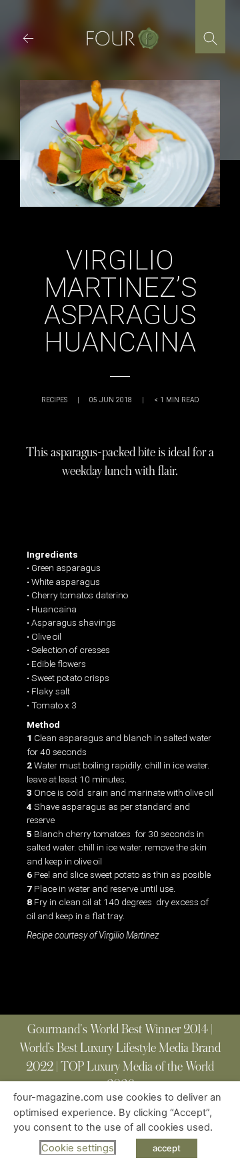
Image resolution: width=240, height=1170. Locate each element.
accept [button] (167, 1148)
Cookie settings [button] (77, 1148)
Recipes (54, 400)
